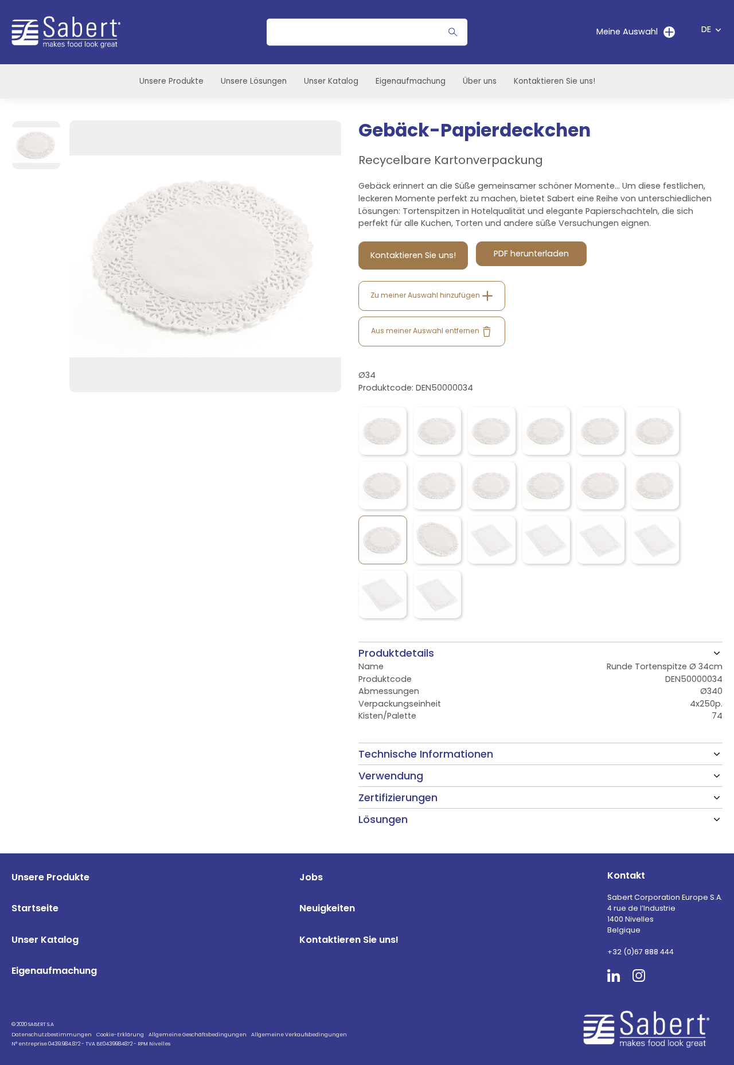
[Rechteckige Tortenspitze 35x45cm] (382, 594)
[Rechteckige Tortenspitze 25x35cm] (600, 540)
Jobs (311, 877)
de (706, 29)
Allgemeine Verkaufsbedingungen (299, 1034)
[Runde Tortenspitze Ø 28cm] (546, 485)
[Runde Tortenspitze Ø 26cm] (491, 485)
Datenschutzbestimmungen (51, 1034)
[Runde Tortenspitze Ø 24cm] (437, 485)
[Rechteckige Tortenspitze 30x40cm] (655, 540)
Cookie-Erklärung (120, 1034)
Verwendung (390, 775)
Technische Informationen (425, 754)
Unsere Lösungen (254, 81)
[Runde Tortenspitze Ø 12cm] (437, 431)
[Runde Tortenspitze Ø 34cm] (382, 540)
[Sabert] (650, 1029)
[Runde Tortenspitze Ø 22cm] (382, 485)
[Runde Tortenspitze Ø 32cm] (655, 485)
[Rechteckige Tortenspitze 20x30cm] (546, 540)
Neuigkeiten (327, 908)
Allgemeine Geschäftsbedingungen (198, 1034)
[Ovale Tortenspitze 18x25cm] (437, 540)
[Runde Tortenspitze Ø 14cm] (491, 431)
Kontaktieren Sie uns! (554, 81)
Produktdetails (396, 653)
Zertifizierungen (398, 797)
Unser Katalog (331, 81)
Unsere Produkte (171, 81)
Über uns (480, 81)
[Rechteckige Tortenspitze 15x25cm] (491, 540)
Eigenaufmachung (411, 81)
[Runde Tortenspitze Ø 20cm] (655, 431)
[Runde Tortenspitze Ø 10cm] (382, 431)
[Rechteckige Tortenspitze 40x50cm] (437, 594)
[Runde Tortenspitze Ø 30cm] (600, 485)
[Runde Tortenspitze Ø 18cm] (600, 431)
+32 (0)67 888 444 (640, 952)
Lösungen (383, 819)
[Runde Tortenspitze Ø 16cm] (546, 431)
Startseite (34, 908)
